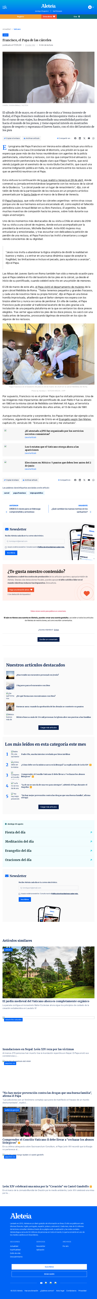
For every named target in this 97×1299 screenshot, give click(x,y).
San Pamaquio (57, 11)
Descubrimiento (16, 1257)
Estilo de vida (15, 1253)
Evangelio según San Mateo (75, 419)
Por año (66, 1246)
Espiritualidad (15, 1250)
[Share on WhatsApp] (93, 138)
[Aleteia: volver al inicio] (48, 6)
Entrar (56, 630)
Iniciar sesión (49, 1274)
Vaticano (17, 29)
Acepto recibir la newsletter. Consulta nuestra (36, 547)
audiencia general (12, 1110)
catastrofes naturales (13, 1020)
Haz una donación (31, 1291)
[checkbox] (6, 547)
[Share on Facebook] (75, 138)
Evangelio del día (18, 851)
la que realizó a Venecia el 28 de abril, (62, 180)
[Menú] (18, 7)
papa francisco (19, 493)
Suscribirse (49, 1267)
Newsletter (40, 1246)
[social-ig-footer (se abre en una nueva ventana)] (56, 1283)
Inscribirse (11, 553)
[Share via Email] (89, 138)
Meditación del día (19, 841)
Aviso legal (60, 1291)
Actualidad (7, 29)
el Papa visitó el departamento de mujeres (59, 287)
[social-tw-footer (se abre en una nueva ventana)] (51, 1283)
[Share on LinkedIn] (80, 138)
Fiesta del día (15, 832)
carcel (6, 493)
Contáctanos (71, 1291)
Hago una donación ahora (19, 590)
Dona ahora (47, 16)
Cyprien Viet (30, 45)
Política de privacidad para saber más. (51, 547)
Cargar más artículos (48, 727)
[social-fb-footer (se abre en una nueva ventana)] (46, 1283)
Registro (20, 16)
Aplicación (40, 1250)
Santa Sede (30, 194)
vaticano (8, 950)
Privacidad (82, 1291)
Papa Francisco (14, 200)
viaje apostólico (36, 493)
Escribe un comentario (48, 639)
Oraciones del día (18, 860)
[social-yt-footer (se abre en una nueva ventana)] (41, 1283)
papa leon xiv (10, 1063)
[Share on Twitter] (84, 138)
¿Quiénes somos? (47, 1291)
